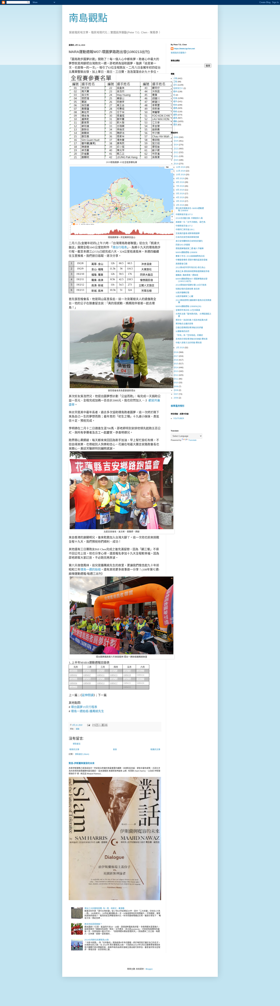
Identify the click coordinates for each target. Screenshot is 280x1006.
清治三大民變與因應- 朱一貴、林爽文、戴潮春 (104, 908)
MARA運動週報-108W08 (186, 252)
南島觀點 (88, 18)
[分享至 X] (100, 725)
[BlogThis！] (97, 725)
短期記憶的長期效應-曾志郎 (188, 289)
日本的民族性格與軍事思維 (187, 237)
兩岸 (175, 91)
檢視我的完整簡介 (178, 53)
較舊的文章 (155, 749)
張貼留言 (77, 744)
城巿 (175, 101)
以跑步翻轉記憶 (182, 293)
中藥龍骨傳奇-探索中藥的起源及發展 (191, 260)
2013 (176, 371)
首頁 (115, 749)
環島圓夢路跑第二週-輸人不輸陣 (190, 248)
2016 (176, 360)
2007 (176, 394)
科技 (175, 105)
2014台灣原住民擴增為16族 (96, 940)
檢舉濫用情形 (177, 406)
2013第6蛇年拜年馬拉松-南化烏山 (190, 267)
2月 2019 (180, 205)
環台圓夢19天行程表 (84, 707)
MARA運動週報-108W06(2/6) (188, 306)
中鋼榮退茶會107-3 (184, 214)
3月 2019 (180, 201)
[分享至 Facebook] (103, 725)
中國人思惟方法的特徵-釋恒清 (189, 343)
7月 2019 (180, 186)
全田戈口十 (178, 88)
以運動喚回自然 (182, 331)
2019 (176, 164)
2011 (176, 379)
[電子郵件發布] (88, 725)
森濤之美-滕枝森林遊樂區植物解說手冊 (192, 271)
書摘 (175, 108)
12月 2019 (181, 167)
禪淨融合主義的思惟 (184, 324)
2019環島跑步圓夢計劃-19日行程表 (191, 285)
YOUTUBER (178, 418)
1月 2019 (180, 347)
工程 (175, 82)
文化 (175, 85)
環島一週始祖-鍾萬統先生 (87, 711)
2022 (176, 152)
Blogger (149, 969)
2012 (176, 375)
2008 (176, 390)
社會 (175, 98)
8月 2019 (180, 182)
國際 (175, 115)
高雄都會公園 (181, 264)
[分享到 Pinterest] (106, 725)
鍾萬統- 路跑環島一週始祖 (187, 275)
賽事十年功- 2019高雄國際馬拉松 (190, 256)
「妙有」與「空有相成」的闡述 (189, 335)
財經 (175, 111)
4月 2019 (180, 197)
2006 (176, 398)
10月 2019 (181, 174)
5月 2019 (180, 193)
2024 (176, 145)
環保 (175, 125)
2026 (176, 137)
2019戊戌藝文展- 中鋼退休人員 (189, 218)
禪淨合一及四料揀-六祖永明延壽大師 (191, 320)
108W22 (127, 687)
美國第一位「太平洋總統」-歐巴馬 (190, 222)
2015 (176, 364)
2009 (176, 386)
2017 (176, 356)
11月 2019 (181, 171)
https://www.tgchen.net (184, 49)
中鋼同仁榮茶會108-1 (185, 229)
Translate (192, 440)
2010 (176, 382)
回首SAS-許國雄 (183, 245)
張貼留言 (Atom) (82, 754)
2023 (176, 149)
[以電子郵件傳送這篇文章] (93, 725)
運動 (77, 729)
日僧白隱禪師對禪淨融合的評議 (189, 328)
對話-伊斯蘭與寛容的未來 (81, 763)
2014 (176, 367)
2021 (176, 156)
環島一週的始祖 (90, 569)
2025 (176, 141)
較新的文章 (74, 749)
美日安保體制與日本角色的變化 (189, 241)
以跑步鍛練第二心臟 (184, 296)
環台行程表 (119, 247)
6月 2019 (180, 190)
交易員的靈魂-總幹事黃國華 (188, 233)
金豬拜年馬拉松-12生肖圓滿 (188, 310)
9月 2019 (180, 178)
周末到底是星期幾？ (93, 924)
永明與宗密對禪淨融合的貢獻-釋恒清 (191, 339)
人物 (175, 78)
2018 (176, 352)
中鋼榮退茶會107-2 (184, 226)
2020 (176, 160)
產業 (175, 118)
